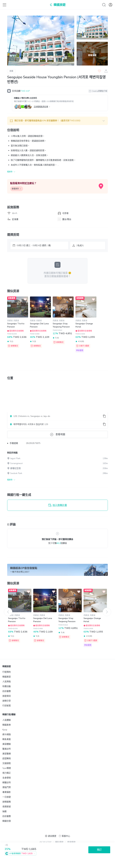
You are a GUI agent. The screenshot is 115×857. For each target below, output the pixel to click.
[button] (57, 121)
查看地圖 (60, 434)
